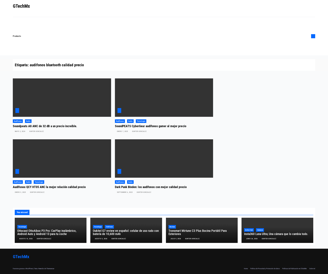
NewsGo (41, 269)
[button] (308, 36)
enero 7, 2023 (123, 131)
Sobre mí (312, 269)
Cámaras (260, 230)
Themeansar (50, 269)
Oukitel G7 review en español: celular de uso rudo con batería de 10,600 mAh (126, 232)
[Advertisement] (165, 36)
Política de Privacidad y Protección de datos (265, 269)
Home (246, 269)
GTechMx (21, 6)
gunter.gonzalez (36, 131)
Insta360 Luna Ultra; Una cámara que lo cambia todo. (276, 234)
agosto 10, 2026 (26, 239)
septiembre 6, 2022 (125, 192)
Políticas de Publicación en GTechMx (294, 269)
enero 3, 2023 (20, 192)
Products (17, 36)
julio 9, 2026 (176, 239)
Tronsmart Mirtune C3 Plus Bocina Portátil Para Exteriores (197, 232)
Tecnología (141, 121)
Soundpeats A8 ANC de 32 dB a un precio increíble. (45, 126)
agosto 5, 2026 (101, 239)
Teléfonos (109, 227)
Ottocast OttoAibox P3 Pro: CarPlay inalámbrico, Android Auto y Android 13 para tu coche (46, 232)
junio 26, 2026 (252, 239)
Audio (28, 121)
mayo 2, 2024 (20, 131)
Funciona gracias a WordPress (23, 269)
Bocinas (172, 227)
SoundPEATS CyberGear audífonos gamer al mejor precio (150, 126)
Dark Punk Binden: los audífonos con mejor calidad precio (151, 187)
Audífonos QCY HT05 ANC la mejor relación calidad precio (49, 187)
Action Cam (249, 230)
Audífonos (18, 121)
